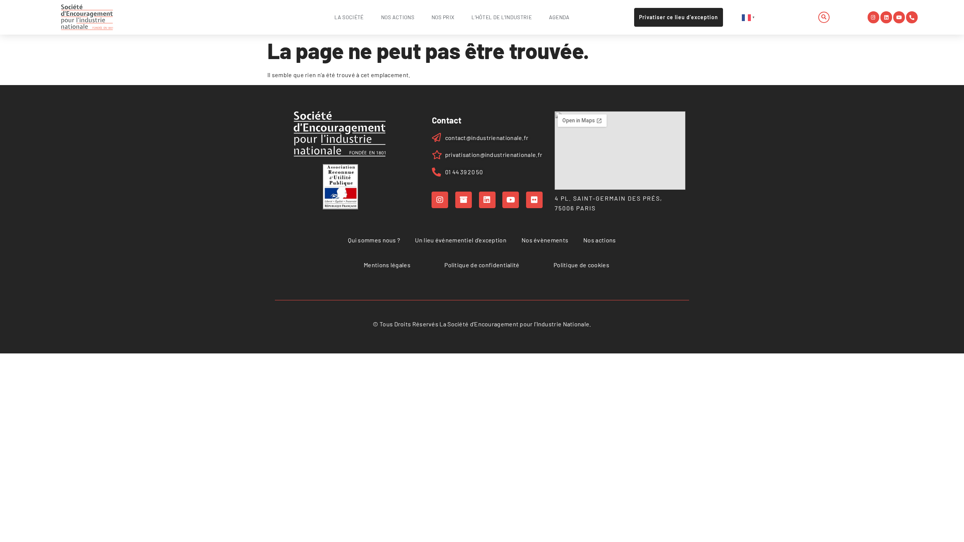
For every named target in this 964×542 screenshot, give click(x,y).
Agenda (559, 17)
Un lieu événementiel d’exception (460, 240)
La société (349, 17)
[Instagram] (873, 17)
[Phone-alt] (912, 17)
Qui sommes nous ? (374, 240)
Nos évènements (545, 240)
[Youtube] (899, 17)
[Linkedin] (886, 17)
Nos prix (443, 17)
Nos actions (397, 17)
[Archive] (463, 200)
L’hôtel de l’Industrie (501, 17)
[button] (824, 17)
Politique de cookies (581, 264)
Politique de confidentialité (481, 264)
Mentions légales (387, 264)
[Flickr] (534, 200)
